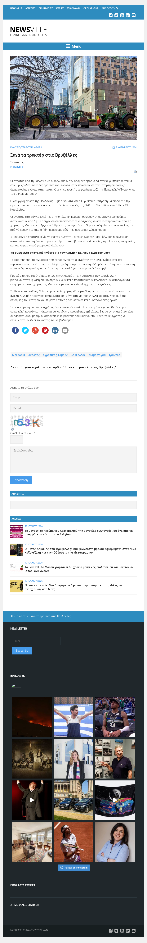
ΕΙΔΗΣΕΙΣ (15, 147)
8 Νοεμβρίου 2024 (126, 147)
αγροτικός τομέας (55, 355)
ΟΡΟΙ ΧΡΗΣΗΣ (90, 8)
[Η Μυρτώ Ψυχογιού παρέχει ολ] (115, 842)
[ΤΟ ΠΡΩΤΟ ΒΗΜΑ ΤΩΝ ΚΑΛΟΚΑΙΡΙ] (73, 800)
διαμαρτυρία (97, 355)
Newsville (16, 166)
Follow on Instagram (76, 867)
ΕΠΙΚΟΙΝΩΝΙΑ (74, 8)
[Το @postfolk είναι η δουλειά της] (115, 800)
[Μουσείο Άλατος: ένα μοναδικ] (115, 759)
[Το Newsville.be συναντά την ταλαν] (73, 759)
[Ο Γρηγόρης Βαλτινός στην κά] (32, 800)
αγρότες (34, 355)
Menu (76, 46)
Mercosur (18, 355)
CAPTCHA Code (20, 433)
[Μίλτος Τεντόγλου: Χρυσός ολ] (73, 717)
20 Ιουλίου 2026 (34, 526)
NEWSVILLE (16, 8)
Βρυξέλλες (78, 355)
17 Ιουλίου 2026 (34, 544)
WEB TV (60, 8)
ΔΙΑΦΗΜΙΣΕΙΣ (46, 8)
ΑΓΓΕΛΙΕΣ (30, 8)
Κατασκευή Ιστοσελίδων (23, 929)
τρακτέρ (114, 355)
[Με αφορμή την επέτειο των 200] (32, 759)
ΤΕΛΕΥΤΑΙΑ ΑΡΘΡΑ (31, 147)
